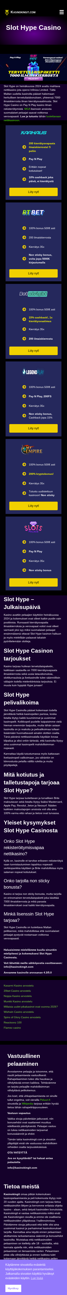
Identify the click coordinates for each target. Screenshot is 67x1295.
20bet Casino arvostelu (17, 990)
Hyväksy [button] (13, 1288)
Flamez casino (12, 1027)
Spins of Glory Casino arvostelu (22, 1017)
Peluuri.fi (45, 1099)
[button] (33, 192)
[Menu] (61, 12)
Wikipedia (27, 1103)
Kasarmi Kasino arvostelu (19, 985)
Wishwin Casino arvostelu (19, 1011)
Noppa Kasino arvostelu (18, 996)
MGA (27, 108)
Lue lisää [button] (37, 1278)
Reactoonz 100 (13, 1022)
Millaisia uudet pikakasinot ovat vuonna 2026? (31, 1006)
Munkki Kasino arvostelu (18, 1001)
